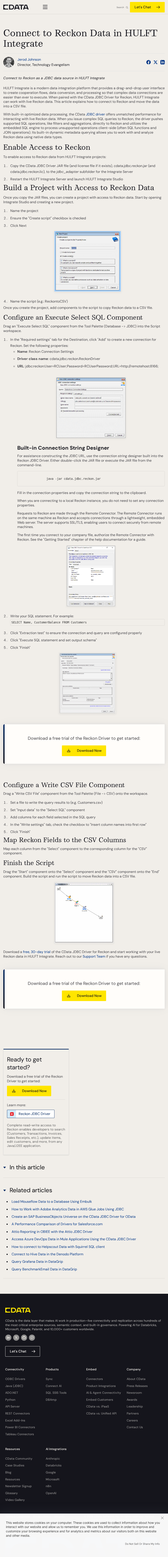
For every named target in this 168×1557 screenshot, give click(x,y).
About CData (136, 1379)
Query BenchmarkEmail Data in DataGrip (44, 1269)
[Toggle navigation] (44, 7)
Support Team (94, 956)
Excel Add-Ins (15, 1420)
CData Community (18, 1459)
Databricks (53, 1465)
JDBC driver (95, 114)
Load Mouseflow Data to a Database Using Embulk (52, 1201)
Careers (132, 1420)
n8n (48, 1486)
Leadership (135, 1406)
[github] (24, 1338)
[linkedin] (8, 1338)
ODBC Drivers (15, 1379)
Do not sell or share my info (142, 1544)
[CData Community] (32, 1338)
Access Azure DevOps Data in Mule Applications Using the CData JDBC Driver (74, 1239)
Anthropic (53, 1459)
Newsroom (134, 1393)
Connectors (94, 1379)
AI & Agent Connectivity (103, 1393)
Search (120, 7)
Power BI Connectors (20, 1427)
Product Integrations (101, 1386)
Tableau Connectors (19, 1434)
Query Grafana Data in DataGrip (37, 1261)
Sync (49, 1379)
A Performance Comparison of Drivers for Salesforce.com (57, 1224)
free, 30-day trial (37, 952)
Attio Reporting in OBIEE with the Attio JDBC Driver (52, 1231)
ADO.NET (11, 1393)
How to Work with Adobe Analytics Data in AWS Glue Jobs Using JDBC (68, 1209)
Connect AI (53, 1386)
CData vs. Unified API (101, 1413)
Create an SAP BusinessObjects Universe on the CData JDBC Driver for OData (74, 1216)
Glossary (11, 1493)
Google (51, 1472)
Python (10, 1400)
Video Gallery (15, 1500)
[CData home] (19, 7)
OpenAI (51, 1493)
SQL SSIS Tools (56, 1393)
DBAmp (51, 1400)
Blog (8, 1472)
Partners (133, 1413)
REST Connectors (17, 1413)
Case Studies (14, 1465)
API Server (12, 1406)
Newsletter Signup (18, 1486)
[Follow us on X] (155, 62)
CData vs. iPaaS (97, 1406)
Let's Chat (143, 7)
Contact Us (135, 1427)
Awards (132, 1400)
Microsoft (53, 1479)
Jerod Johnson (29, 59)
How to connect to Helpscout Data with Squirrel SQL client (58, 1246)
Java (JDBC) (14, 1386)
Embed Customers (99, 1400)
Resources (12, 1479)
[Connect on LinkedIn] (162, 62)
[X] (16, 1338)
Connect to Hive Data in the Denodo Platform (47, 1254)
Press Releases (137, 1386)
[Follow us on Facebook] (148, 62)
